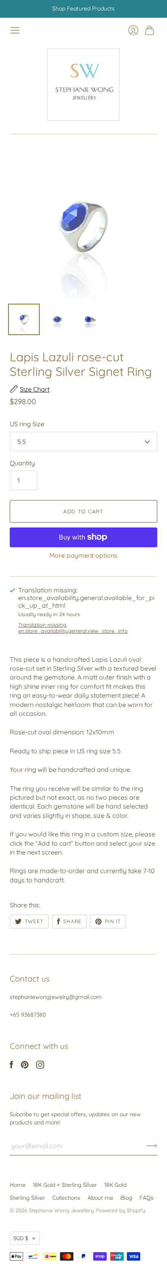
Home (18, 1184)
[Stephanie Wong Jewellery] (83, 84)
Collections (66, 1197)
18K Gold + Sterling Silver (65, 1184)
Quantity (22, 463)
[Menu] (15, 30)
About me (100, 1197)
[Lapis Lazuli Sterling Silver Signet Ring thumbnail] (24, 319)
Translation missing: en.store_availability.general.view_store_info (73, 628)
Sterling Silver (27, 1197)
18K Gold (115, 1184)
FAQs (146, 1197)
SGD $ (20, 1238)
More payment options (83, 555)
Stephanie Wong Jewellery (61, 1210)
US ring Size (27, 424)
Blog (126, 1197)
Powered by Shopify (120, 1210)
